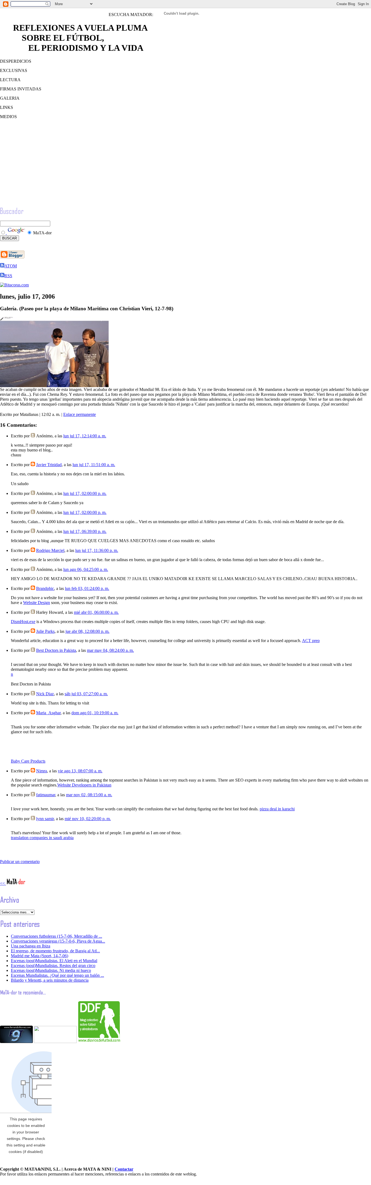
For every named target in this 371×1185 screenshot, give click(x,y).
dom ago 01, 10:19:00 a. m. (94, 712)
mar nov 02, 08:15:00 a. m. (89, 794)
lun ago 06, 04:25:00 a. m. (85, 569)
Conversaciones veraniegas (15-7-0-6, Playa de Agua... (58, 941)
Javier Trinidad (49, 464)
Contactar (124, 1169)
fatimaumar (45, 794)
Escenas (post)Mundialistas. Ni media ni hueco (51, 970)
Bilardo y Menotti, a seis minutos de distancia (50, 980)
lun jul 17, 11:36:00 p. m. (96, 550)
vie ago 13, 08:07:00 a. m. (80, 771)
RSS (8, 275)
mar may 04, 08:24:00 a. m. (110, 650)
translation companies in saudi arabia (42, 837)
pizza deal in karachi (277, 809)
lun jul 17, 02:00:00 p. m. (84, 493)
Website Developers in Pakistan (84, 785)
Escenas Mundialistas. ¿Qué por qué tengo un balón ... (57, 975)
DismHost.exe (23, 621)
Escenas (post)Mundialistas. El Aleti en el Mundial (54, 960)
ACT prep (311, 640)
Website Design (36, 602)
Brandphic (45, 588)
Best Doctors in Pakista (56, 650)
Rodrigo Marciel (50, 550)
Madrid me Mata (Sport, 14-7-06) (39, 955)
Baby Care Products (28, 761)
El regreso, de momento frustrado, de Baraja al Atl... (55, 951)
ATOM (10, 266)
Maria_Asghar (48, 712)
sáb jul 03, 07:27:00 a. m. (86, 693)
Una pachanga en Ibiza (30, 946)
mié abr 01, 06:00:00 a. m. (96, 612)
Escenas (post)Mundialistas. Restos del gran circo (53, 965)
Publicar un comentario (20, 861)
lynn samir (45, 818)
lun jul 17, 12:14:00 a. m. (84, 436)
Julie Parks (45, 631)
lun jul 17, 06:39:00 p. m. (84, 531)
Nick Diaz (45, 693)
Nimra (41, 771)
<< (3, 883)
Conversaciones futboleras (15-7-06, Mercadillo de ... (56, 936)
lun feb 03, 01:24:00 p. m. (87, 588)
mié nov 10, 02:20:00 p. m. (88, 818)
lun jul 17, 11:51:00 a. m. (94, 464)
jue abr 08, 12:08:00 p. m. (87, 631)
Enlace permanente (79, 414)
